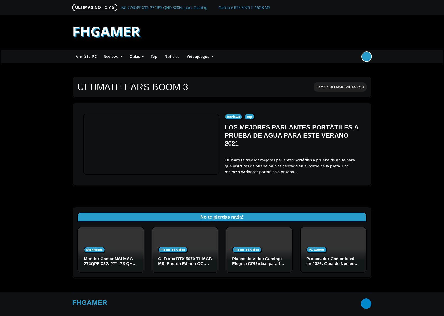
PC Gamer (316, 249)
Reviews (112, 56)
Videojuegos (198, 56)
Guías (135, 56)
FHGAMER (106, 31)
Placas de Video (172, 249)
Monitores (94, 249)
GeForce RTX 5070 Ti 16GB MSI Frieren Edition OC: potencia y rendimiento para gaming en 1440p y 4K (185, 266)
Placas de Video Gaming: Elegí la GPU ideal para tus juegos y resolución (258, 263)
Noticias (172, 56)
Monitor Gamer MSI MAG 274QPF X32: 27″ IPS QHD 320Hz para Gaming (110, 263)
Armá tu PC (86, 56)
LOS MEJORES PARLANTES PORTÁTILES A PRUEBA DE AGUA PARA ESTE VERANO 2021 (291, 135)
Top (154, 56)
